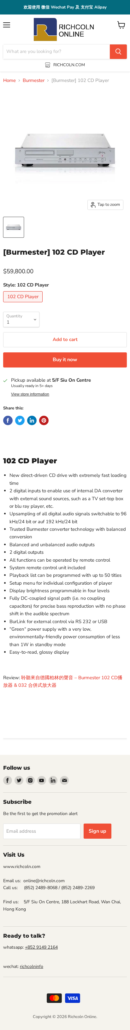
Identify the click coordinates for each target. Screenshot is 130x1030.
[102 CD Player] (23, 304)
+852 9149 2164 (41, 947)
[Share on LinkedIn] (32, 420)
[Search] (118, 51)
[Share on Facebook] (8, 420)
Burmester (33, 80)
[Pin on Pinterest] (44, 420)
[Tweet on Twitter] (20, 420)
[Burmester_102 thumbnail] (13, 227)
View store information (30, 394)
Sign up (97, 831)
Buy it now (65, 359)
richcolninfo (31, 966)
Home (9, 80)
